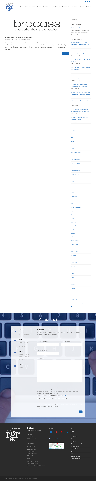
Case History (73, 144)
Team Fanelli (73, 288)
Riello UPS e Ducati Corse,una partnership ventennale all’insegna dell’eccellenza (79, 77)
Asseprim (73, 133)
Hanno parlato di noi (75, 448)
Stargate (72, 277)
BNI (72, 137)
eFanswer (73, 178)
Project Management (75, 244)
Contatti (88, 7)
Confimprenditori (74, 167)
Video (82, 7)
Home (21, 7)
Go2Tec (72, 203)
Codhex (72, 148)
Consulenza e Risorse (75, 174)
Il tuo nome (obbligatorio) (42, 341)
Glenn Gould (73, 200)
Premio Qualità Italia (75, 240)
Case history (46, 7)
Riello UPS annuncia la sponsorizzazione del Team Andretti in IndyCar (81, 60)
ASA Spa (73, 130)
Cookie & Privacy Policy (75, 456)
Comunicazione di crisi (75, 159)
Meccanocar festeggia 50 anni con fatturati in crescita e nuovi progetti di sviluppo (80, 52)
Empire (72, 181)
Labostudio (73, 218)
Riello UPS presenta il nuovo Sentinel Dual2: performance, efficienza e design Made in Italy (80, 110)
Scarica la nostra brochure (76, 458)
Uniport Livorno (74, 299)
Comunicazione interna (75, 163)
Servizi (39, 7)
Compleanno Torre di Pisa (76, 152)
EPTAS (72, 185)
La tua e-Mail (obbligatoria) (66, 341)
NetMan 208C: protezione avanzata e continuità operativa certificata (80, 68)
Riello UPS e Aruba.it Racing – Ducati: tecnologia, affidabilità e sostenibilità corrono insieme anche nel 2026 (80, 94)
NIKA (72, 236)
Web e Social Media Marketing (77, 303)
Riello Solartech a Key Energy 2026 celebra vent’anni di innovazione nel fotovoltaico (79, 85)
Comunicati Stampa (75, 155)
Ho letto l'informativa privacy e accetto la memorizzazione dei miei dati (52, 398)
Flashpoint (73, 192)
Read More (65, 53)
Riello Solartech (74, 255)
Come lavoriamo (30, 7)
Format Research (74, 196)
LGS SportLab (73, 222)
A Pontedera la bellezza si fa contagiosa (19, 38)
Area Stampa (74, 7)
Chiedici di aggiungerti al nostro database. (79, 27)
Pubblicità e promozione (75, 247)
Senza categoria (74, 266)
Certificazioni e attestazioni (60, 7)
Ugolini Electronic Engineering (77, 295)
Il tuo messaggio (40, 358)
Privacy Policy (63, 395)
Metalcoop (73, 233)
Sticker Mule (73, 284)
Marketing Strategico (75, 225)
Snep (72, 270)
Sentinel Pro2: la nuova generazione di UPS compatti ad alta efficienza (79, 118)
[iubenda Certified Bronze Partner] (56, 438)
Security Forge (74, 262)
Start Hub (73, 281)
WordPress (35, 478)
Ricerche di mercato (75, 251)
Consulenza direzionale (75, 170)
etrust (72, 189)
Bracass (22, 39)
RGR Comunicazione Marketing (12, 478)
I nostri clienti (73, 436)
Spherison (73, 273)
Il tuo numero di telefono (42, 350)
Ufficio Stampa (74, 292)
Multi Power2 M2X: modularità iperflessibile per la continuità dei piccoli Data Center (80, 102)
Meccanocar (73, 229)
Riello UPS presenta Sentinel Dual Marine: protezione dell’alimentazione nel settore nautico (80, 43)
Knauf (72, 214)
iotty (72, 211)
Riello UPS (73, 258)
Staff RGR (16, 39)
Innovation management (76, 207)
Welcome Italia (74, 306)
